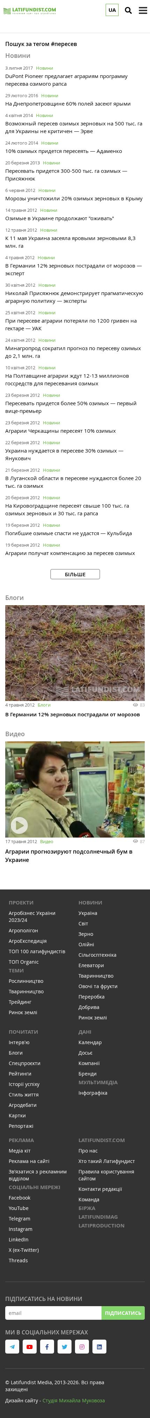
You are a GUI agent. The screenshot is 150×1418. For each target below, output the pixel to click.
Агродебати (23, 1105)
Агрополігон (23, 930)
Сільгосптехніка (97, 954)
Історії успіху (24, 1084)
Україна (87, 913)
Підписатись (123, 1313)
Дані (84, 1031)
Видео (46, 841)
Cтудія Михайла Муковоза (74, 1400)
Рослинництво (26, 981)
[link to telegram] (12, 1347)
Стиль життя (24, 1094)
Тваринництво (26, 991)
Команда (88, 1199)
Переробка (91, 996)
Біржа (86, 1208)
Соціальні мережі (34, 1187)
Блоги (44, 705)
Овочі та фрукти (98, 986)
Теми (16, 970)
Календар (90, 1042)
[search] (128, 10)
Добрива (88, 1007)
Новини (44, 68)
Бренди (87, 1073)
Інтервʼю (19, 1042)
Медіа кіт (20, 1150)
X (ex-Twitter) (24, 1250)
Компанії (89, 1063)
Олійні (86, 944)
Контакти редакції (100, 1189)
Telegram (19, 1218)
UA (112, 10)
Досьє (85, 1052)
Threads (18, 1260)
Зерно (85, 934)
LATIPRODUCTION (101, 1225)
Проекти (21, 902)
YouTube (19, 1208)
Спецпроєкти (24, 1063)
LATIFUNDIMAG (98, 1216)
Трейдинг (20, 1002)
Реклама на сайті (29, 1161)
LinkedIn (19, 1239)
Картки (17, 1115)
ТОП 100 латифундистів (37, 951)
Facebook (19, 1197)
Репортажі (21, 1126)
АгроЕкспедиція (28, 941)
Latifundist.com (101, 1140)
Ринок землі (23, 1012)
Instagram (20, 1229)
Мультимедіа (98, 1082)
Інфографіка (92, 1092)
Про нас (88, 1150)
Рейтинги (20, 1073)
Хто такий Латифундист (106, 1161)
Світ (83, 923)
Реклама (21, 1140)
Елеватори (91, 965)
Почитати (23, 1031)
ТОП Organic (24, 961)
